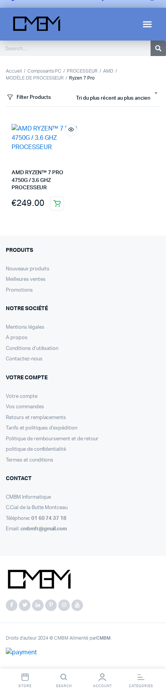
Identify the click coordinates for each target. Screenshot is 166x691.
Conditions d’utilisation (32, 348)
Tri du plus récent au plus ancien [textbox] (113, 98)
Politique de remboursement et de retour (52, 438)
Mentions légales (25, 327)
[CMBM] (39, 580)
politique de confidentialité (36, 449)
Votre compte (21, 396)
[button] (147, 24)
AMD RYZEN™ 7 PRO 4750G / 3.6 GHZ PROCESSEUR (37, 180)
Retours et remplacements (36, 417)
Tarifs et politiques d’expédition (41, 428)
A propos (16, 337)
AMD (108, 71)
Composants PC (44, 71)
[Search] (158, 48)
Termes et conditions (29, 460)
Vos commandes (25, 406)
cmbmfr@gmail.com (43, 528)
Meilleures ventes (26, 279)
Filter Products (34, 97)
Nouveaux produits (27, 269)
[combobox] (116, 98)
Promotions (19, 290)
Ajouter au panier (57, 204)
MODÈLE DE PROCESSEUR (35, 78)
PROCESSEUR (82, 71)
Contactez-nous (24, 359)
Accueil (14, 71)
